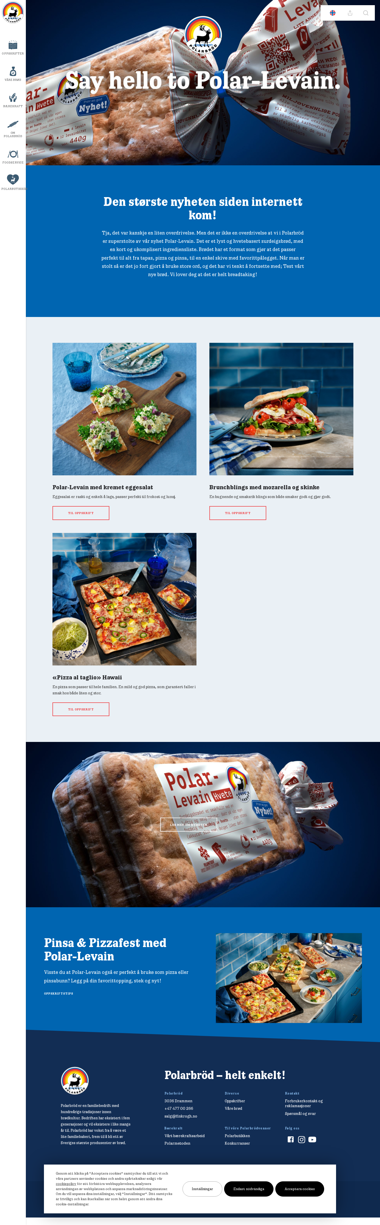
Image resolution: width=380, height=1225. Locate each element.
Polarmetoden (177, 1143)
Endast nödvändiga (248, 1189)
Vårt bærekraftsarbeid (184, 1135)
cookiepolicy (66, 1183)
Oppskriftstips (58, 993)
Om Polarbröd (13, 134)
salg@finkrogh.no (180, 1116)
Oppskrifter (13, 53)
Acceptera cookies (300, 1189)
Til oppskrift (81, 513)
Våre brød (13, 80)
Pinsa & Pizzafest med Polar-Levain (105, 949)
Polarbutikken (13, 189)
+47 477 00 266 (178, 1108)
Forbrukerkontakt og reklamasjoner (304, 1103)
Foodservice (13, 162)
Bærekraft (13, 106)
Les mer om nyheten (189, 825)
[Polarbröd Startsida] (75, 1081)
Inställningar (202, 1189)
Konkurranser (237, 1143)
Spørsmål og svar (300, 1113)
